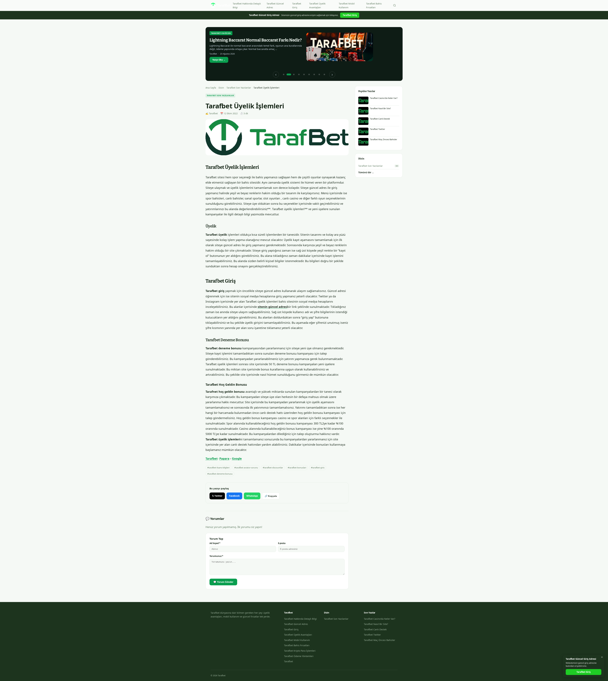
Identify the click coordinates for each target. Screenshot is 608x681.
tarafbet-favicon (221, 33)
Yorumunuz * (216, 556)
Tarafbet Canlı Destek (375, 629)
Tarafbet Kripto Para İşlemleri (300, 650)
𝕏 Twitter (217, 495)
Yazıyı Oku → (218, 59)
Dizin (221, 87)
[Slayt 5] (304, 74)
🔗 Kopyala (271, 496)
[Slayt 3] (294, 74)
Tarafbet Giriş (296, 5)
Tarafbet (212, 458)
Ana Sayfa (211, 87)
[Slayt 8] (319, 74)
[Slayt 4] (299, 74)
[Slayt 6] (309, 74)
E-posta (281, 543)
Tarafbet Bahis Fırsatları (374, 5)
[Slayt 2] (289, 74)
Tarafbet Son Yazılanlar (239, 87)
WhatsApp (252, 495)
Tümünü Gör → (366, 172)
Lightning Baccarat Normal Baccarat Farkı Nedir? (256, 40)
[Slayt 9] (324, 74)
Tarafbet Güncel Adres (275, 5)
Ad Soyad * (215, 543)
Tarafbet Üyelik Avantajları (317, 5)
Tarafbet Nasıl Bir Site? (376, 624)
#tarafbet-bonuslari (297, 467)
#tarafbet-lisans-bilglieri (218, 467)
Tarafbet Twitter (372, 634)
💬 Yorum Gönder (223, 582)
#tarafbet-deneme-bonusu (220, 473)
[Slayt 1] (284, 74)
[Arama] (395, 5)
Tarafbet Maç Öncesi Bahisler (379, 640)
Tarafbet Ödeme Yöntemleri (298, 656)
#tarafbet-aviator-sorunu (246, 467)
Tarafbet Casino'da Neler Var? (379, 618)
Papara (224, 458)
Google (237, 458)
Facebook (234, 495)
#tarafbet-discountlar (273, 467)
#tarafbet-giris (317, 467)
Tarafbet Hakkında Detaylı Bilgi (247, 5)
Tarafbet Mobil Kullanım (347, 5)
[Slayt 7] (314, 74)
